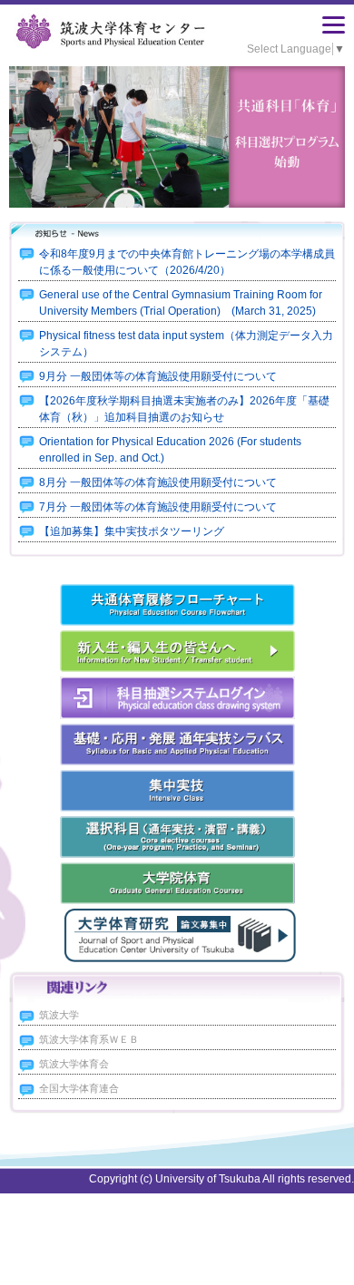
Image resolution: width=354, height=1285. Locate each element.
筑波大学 (59, 1014)
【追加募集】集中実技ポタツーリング (131, 531)
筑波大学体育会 (74, 1063)
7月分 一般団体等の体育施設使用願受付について (158, 507)
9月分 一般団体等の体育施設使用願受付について (158, 376)
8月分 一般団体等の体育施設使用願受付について (158, 482)
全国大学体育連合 (79, 1088)
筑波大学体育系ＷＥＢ (89, 1039)
